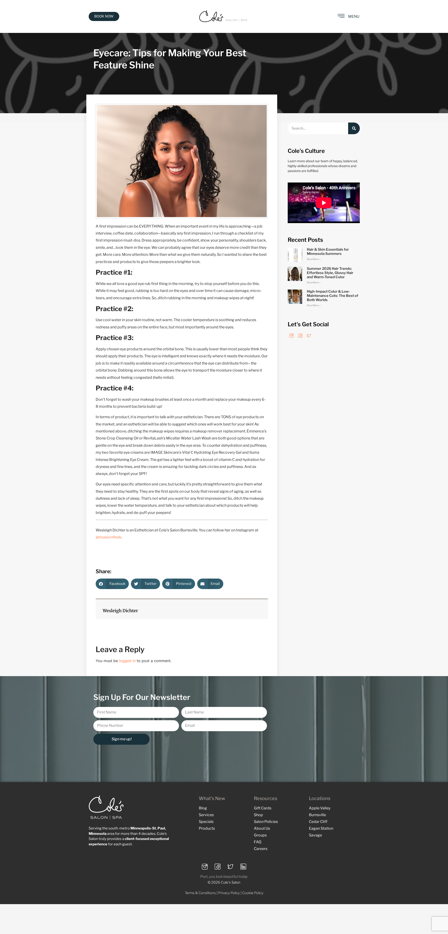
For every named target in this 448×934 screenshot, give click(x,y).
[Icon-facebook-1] (300, 335)
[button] (112, 584)
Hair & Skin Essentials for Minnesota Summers (328, 251)
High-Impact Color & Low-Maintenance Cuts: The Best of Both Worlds (332, 295)
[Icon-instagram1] (291, 335)
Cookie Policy (252, 893)
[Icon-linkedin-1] (243, 867)
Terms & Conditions (200, 893)
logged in (127, 660)
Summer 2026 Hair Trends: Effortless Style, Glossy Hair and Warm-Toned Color (330, 273)
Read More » (314, 259)
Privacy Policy (229, 893)
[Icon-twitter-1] (309, 335)
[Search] (354, 128)
